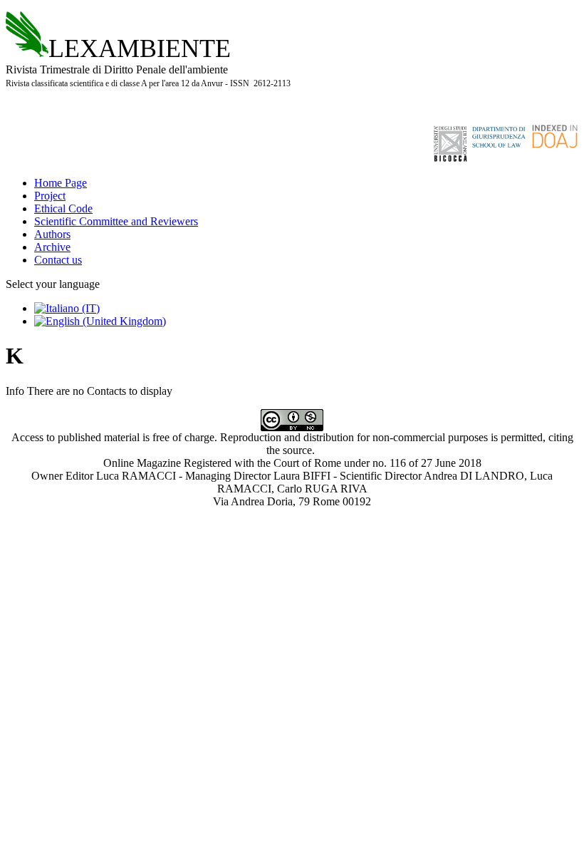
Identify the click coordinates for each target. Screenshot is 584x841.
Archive (52, 247)
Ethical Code (63, 208)
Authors (52, 234)
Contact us (58, 260)
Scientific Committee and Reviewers (116, 221)
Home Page (60, 183)
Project (50, 196)
